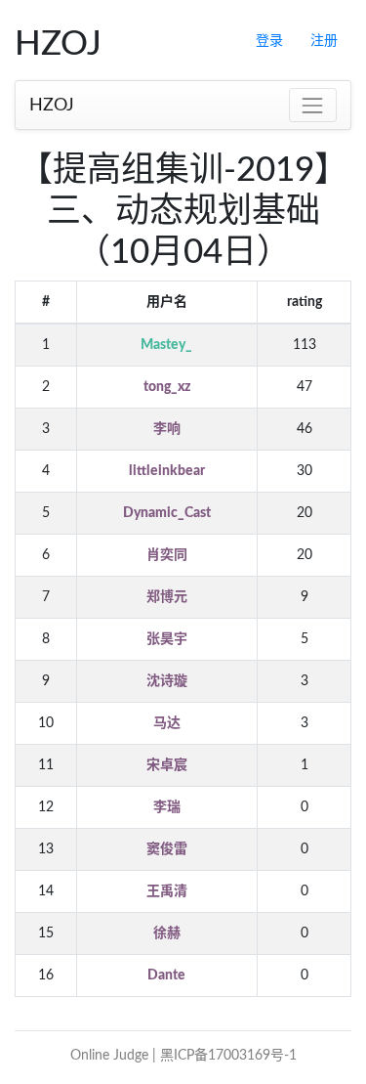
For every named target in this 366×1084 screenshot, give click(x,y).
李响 (167, 429)
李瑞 (167, 807)
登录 (269, 41)
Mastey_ (166, 345)
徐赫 (167, 933)
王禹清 (166, 891)
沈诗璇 (166, 681)
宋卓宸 (166, 765)
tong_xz (166, 387)
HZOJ (51, 105)
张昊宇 (166, 639)
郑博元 (166, 597)
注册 (324, 41)
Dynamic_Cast (167, 513)
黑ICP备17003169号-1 (228, 1055)
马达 (167, 723)
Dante (166, 975)
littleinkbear (167, 471)
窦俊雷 (166, 849)
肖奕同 (166, 555)
